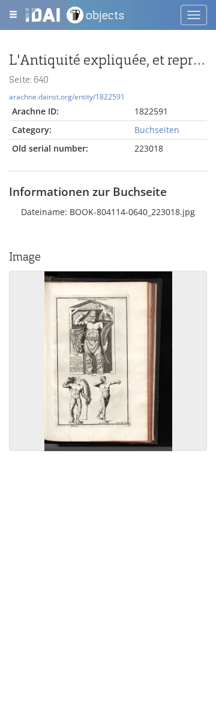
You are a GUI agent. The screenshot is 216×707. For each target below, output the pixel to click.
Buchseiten (156, 129)
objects (105, 15)
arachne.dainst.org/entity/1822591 (67, 96)
